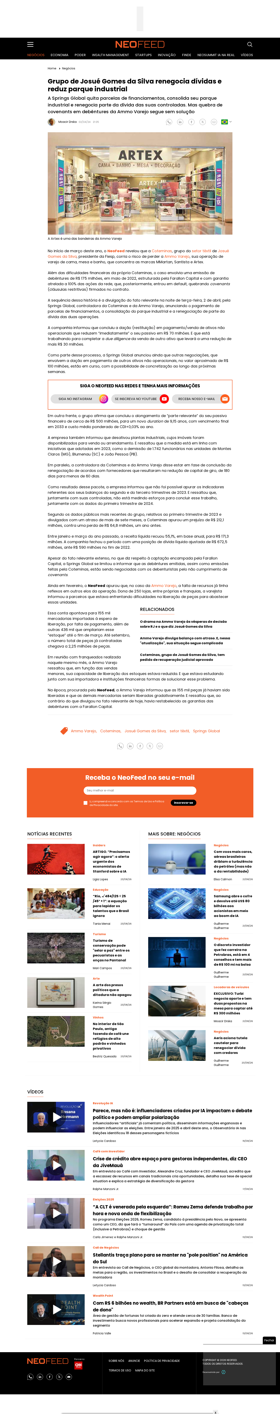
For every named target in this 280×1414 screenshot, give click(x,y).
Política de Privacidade (162, 1361)
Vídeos (247, 55)
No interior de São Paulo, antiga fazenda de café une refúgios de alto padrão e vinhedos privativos (111, 1036)
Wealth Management (110, 55)
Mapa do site (145, 1370)
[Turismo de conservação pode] (56, 948)
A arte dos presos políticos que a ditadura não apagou (112, 990)
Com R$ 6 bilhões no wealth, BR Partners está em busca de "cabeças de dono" (170, 1306)
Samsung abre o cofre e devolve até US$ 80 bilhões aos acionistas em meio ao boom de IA (233, 906)
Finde (186, 55)
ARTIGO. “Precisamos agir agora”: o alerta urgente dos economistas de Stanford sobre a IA (111, 861)
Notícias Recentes (49, 834)
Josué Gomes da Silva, (145, 731)
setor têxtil (201, 250)
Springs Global (206, 731)
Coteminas (162, 250)
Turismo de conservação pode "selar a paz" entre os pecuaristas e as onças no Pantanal (111, 950)
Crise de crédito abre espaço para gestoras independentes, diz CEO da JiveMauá (170, 1162)
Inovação (167, 55)
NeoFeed (116, 250)
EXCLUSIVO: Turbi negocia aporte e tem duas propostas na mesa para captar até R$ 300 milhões (233, 1003)
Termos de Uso (143, 801)
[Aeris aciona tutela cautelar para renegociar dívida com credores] (177, 1045)
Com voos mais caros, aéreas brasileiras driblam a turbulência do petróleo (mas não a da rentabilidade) (233, 861)
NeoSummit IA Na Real (215, 55)
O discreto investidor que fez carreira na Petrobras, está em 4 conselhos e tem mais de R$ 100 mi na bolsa (233, 955)
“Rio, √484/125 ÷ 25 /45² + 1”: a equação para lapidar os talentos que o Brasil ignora (111, 906)
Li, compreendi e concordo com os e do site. (127, 803)
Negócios (35, 55)
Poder (80, 55)
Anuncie (134, 1361)
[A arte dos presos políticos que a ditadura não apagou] (56, 992)
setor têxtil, (180, 731)
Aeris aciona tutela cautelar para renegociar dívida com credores (230, 1045)
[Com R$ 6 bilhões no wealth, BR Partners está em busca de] (56, 1309)
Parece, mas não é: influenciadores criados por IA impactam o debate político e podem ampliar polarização (172, 1114)
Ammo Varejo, (84, 731)
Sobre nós (116, 1361)
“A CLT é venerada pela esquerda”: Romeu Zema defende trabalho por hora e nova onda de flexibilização (173, 1210)
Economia (59, 55)
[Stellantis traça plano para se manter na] (56, 1261)
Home (52, 68)
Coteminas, (110, 731)
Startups (143, 55)
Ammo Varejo (177, 256)
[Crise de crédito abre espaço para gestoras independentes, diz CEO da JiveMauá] (56, 1165)
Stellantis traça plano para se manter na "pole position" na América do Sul (170, 1258)
